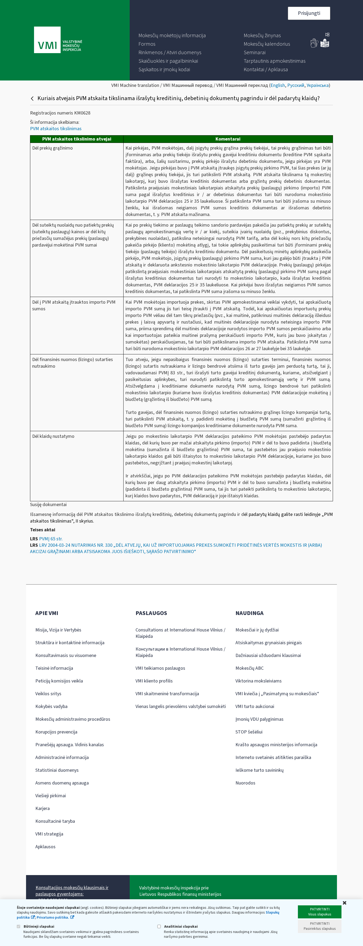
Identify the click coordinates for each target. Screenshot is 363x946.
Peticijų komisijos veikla (59, 681)
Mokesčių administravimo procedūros (72, 719)
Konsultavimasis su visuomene (65, 655)
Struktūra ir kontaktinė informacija (69, 642)
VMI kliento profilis (154, 681)
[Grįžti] (33, 98)
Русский (295, 85)
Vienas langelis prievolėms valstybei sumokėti (181, 706)
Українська (318, 85)
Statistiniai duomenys (57, 770)
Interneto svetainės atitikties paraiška (273, 757)
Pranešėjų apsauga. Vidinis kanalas (69, 744)
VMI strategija (49, 834)
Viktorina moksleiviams (258, 681)
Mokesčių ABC (249, 668)
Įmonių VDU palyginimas (259, 719)
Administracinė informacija (62, 757)
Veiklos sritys (48, 693)
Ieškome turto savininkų (259, 770)
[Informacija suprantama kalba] (325, 46)
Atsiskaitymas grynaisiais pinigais (268, 642)
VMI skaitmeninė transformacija (167, 693)
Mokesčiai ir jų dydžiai (257, 630)
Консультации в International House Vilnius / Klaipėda (180, 652)
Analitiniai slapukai (180, 926)
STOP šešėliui (249, 732)
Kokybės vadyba (51, 706)
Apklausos (45, 846)
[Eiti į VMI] (58, 40)
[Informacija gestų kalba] (314, 46)
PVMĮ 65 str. (51, 539)
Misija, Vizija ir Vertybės (58, 630)
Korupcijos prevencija (56, 732)
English (278, 85)
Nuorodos (245, 783)
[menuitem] (172, 35)
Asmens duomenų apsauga (62, 783)
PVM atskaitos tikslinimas (56, 128)
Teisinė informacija (54, 668)
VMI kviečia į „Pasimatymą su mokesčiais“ (277, 693)
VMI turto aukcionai (254, 706)
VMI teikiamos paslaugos (160, 668)
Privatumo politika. (53, 917)
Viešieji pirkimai (50, 795)
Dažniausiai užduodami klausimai (268, 655)
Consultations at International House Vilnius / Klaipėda (180, 633)
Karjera (42, 808)
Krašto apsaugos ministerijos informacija (276, 744)
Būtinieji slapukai (38, 926)
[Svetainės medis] (327, 35)
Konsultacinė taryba (55, 821)
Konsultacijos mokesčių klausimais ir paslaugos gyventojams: (72, 890)
